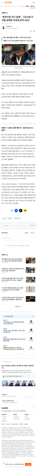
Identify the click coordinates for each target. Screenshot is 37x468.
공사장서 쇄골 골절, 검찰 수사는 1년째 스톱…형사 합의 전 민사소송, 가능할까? (13, 279)
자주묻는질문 (27, 419)
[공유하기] (34, 31)
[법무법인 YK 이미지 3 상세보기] (17, 383)
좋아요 (7, 225)
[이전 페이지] (15, 353)
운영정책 (26, 424)
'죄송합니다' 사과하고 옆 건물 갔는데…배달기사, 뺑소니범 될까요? (13, 269)
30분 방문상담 (16, 419)
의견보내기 (32, 225)
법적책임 (21, 424)
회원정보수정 (4, 421)
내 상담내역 (4, 417)
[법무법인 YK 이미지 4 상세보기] (24, 383)
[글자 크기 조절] (30, 31)
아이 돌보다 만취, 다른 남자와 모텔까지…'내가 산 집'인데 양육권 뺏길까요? (12, 260)
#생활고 (10, 218)
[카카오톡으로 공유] (25, 210)
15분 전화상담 (16, 417)
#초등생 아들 (17, 218)
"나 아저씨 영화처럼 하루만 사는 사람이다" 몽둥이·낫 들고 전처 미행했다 (12, 289)
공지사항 (26, 417)
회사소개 (3, 424)
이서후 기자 (9, 26)
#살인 (4, 218)
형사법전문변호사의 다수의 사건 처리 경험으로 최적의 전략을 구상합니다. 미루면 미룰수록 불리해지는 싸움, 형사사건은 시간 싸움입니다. (16, 371)
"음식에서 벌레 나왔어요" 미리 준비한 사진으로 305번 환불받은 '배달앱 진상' (13, 298)
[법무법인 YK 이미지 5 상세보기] (30, 383)
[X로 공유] (20, 210)
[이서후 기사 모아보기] (3, 27)
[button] (33, 63)
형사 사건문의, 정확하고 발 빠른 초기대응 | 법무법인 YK (18, 367)
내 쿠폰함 (3, 419)
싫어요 (16, 225)
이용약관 (8, 424)
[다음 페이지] (22, 353)
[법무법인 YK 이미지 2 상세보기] (11, 383)
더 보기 (17, 307)
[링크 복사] (12, 210)
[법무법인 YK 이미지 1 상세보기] (5, 383)
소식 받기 (28, 464)
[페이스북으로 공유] (16, 210)
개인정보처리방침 (14, 424)
